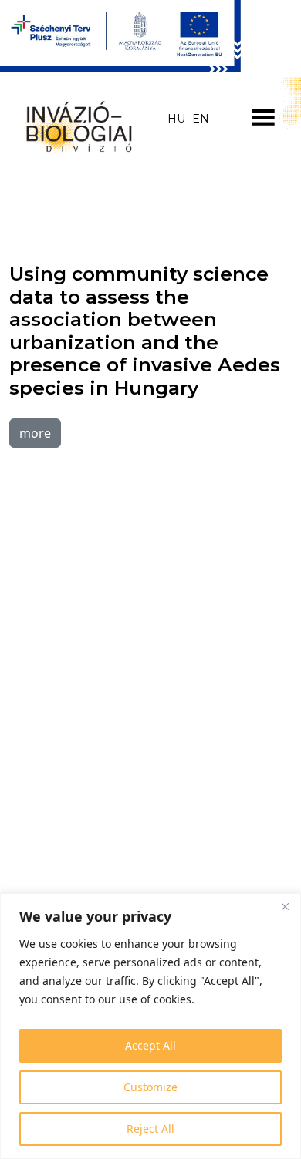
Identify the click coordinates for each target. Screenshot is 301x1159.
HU (176, 119)
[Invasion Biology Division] (75, 123)
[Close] (285, 906)
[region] (150, 1026)
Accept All (150, 1045)
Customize (150, 1087)
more (35, 433)
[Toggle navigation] (263, 117)
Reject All (150, 1128)
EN (200, 119)
